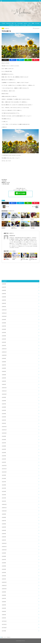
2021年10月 (4, 472)
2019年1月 (4, 579)
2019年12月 (4, 543)
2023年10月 (4, 394)
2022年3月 (4, 455)
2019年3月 (4, 572)
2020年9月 (4, 514)
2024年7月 (4, 365)
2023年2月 (4, 420)
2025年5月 (4, 332)
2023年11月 (4, 390)
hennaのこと (25, 23)
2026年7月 (4, 287)
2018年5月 (4, 604)
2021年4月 (4, 491)
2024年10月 (4, 355)
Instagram (3, 23)
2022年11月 (4, 429)
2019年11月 (4, 546)
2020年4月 (4, 530)
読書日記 (33, 23)
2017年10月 (4, 627)
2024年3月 (4, 378)
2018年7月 (4, 598)
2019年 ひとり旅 (17, 25)
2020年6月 (4, 523)
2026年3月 (4, 300)
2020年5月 (4, 527)
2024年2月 (4, 381)
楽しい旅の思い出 (11, 25)
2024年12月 (4, 348)
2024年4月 (4, 374)
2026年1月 (4, 306)
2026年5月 (4, 293)
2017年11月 (4, 624)
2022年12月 (4, 426)
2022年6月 (4, 446)
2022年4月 (4, 452)
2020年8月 (4, 517)
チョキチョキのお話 (20, 23)
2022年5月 (4, 449)
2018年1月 (4, 617)
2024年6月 (4, 368)
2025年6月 (4, 329)
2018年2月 (4, 614)
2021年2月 (4, 497)
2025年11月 (4, 313)
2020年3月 (4, 533)
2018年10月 (4, 588)
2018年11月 (4, 585)
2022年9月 (4, 436)
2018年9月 (4, 592)
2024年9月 (4, 358)
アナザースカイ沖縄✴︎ (23, 25)
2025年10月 (4, 316)
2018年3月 (4, 611)
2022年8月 (4, 439)
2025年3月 (4, 339)
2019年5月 (4, 566)
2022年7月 (4, 442)
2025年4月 (4, 335)
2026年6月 (4, 290)
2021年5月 (4, 488)
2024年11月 (4, 352)
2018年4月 (4, 608)
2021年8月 (4, 478)
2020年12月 (4, 504)
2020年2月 (4, 536)
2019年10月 (4, 549)
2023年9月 (4, 397)
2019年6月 (4, 562)
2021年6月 (4, 485)
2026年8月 (4, 283)
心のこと (29, 23)
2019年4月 (4, 569)
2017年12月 (4, 621)
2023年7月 (4, 403)
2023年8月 (4, 400)
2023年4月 (4, 413)
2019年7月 (4, 559)
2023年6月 (4, 407)
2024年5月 (4, 371)
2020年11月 (4, 507)
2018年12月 (4, 582)
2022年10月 (4, 433)
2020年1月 (4, 540)
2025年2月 (4, 342)
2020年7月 (4, 520)
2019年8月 (4, 556)
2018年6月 (4, 601)
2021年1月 (4, 501)
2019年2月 (4, 575)
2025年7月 (4, 326)
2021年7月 (4, 481)
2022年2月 (4, 459)
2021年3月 (4, 494)
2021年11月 (4, 468)
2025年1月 (4, 345)
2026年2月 (4, 303)
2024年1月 (4, 384)
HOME (2, 637)
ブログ (15, 23)
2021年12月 (4, 465)
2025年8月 (4, 322)
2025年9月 (4, 319)
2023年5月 (4, 410)
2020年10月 (4, 510)
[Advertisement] (20, 170)
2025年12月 (4, 309)
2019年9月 (4, 553)
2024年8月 (4, 361)
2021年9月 (4, 475)
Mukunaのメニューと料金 (9, 23)
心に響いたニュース (29, 25)
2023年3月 (4, 416)
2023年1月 (4, 423)
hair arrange (37, 23)
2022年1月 (4, 462)
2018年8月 (4, 595)
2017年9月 (4, 630)
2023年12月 (4, 387)
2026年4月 (4, 296)
